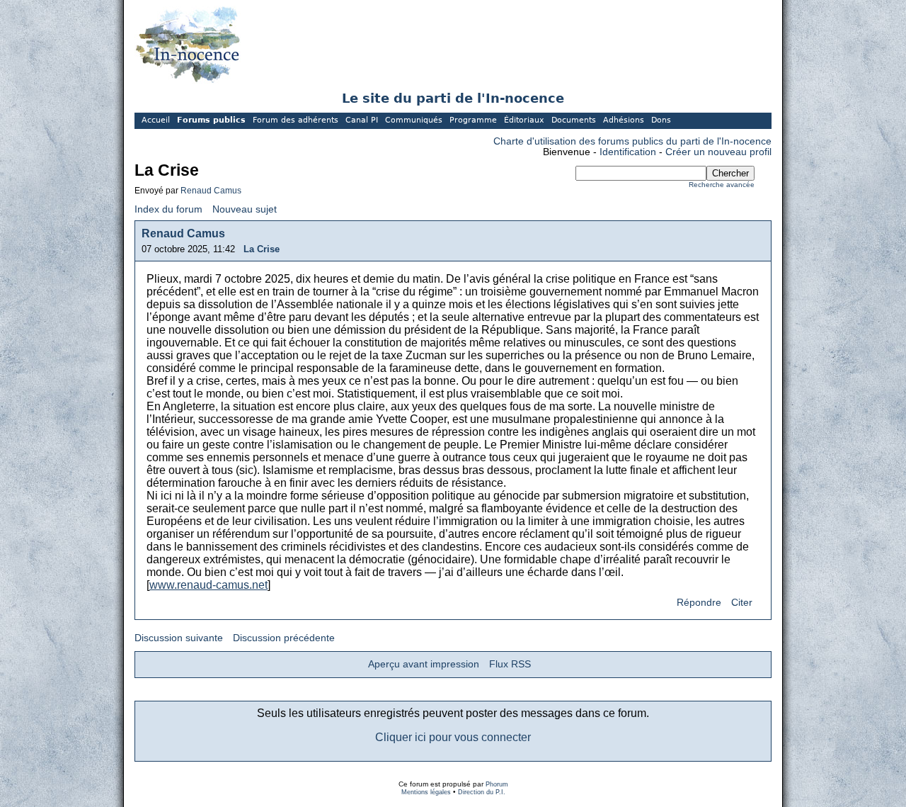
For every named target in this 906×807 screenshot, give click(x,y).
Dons (661, 120)
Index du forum (168, 209)
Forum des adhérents (295, 120)
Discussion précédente (284, 638)
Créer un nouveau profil (718, 152)
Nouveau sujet (244, 209)
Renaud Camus (210, 191)
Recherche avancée (722, 184)
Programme (473, 120)
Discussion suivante (178, 638)
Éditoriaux (524, 120)
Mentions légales (426, 792)
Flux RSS (510, 664)
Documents (573, 120)
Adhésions (623, 120)
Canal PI (361, 120)
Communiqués (413, 120)
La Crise (261, 249)
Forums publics (211, 120)
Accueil (156, 120)
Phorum (497, 784)
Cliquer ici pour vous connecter (453, 737)
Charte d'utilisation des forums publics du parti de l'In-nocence (632, 141)
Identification (628, 152)
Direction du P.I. (481, 792)
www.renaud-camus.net (208, 585)
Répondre (699, 602)
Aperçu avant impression (423, 664)
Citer (741, 602)
